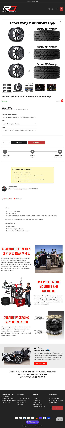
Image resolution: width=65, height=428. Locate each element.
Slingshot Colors (38, 404)
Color (3, 120)
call (17, 189)
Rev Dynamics (29, 426)
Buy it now (36, 142)
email (25, 189)
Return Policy (21, 402)
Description (8, 199)
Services (20, 404)
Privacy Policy (21, 400)
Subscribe (57, 408)
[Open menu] (61, 9)
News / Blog (36, 402)
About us (36, 398)
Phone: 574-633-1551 (32, 1)
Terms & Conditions (23, 398)
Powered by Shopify (38, 426)
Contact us (36, 400)
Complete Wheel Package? (9, 114)
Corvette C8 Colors (39, 407)
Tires (3, 127)
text (20, 189)
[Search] (49, 9)
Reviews (19, 199)
